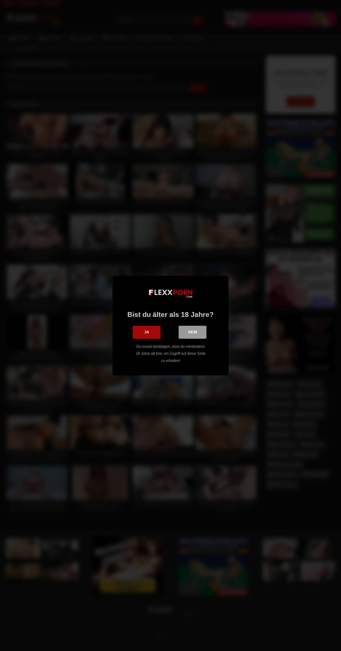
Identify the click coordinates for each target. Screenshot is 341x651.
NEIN (192, 332)
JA (146, 332)
